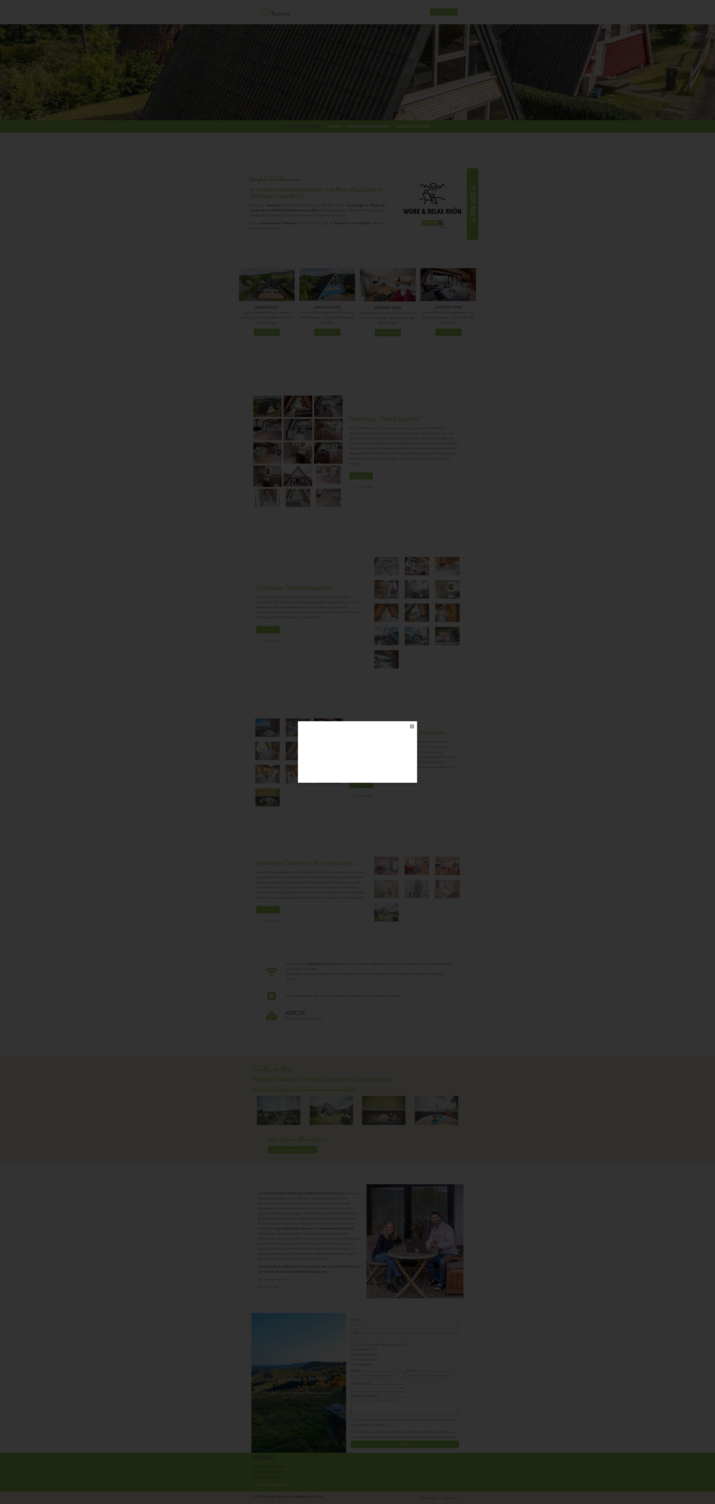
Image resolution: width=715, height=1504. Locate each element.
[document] (357, 752)
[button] (412, 726)
